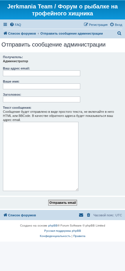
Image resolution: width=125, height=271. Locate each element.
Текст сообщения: (17, 107)
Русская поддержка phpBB (62, 230)
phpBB (53, 225)
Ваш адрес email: (16, 68)
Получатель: (13, 57)
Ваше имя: (11, 81)
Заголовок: (12, 94)
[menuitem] (15, 24)
